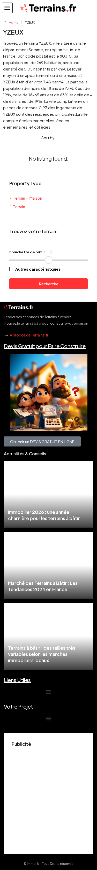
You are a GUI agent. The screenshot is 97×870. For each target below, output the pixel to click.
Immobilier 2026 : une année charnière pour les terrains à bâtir (44, 515)
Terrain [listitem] (19, 206)
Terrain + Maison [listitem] (27, 197)
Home (13, 23)
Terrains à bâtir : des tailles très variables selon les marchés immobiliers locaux (41, 654)
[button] (7, 8)
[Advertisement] (48, 797)
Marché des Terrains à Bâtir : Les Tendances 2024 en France (43, 586)
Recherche (48, 283)
